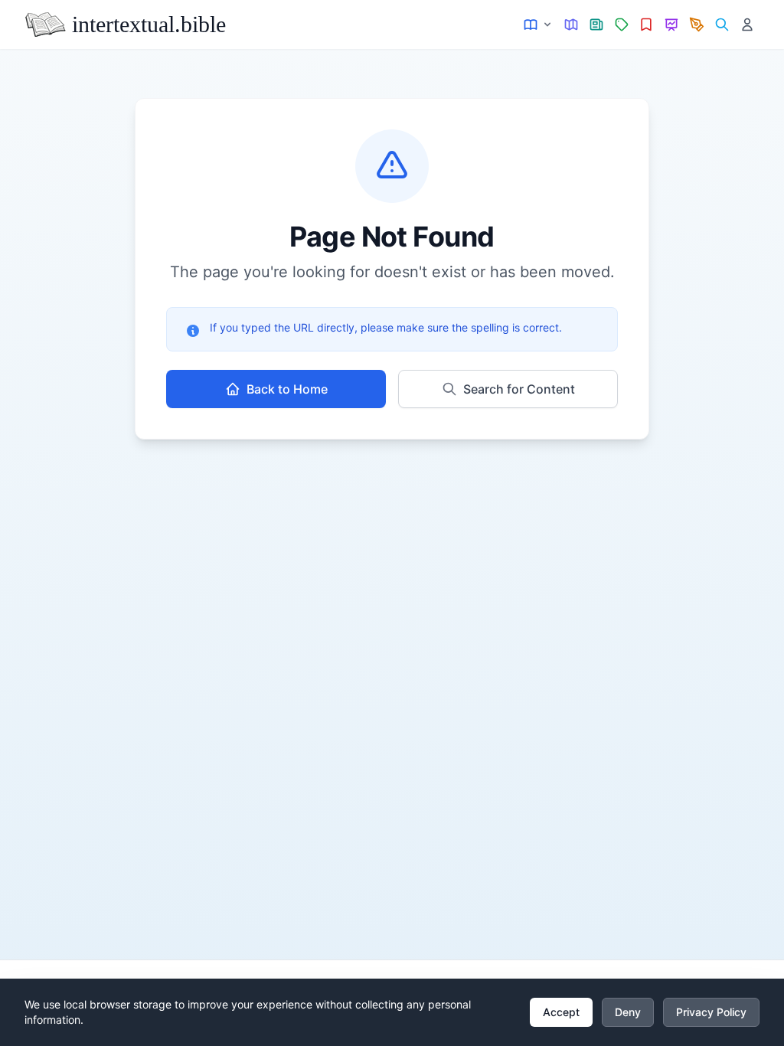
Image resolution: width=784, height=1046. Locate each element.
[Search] (721, 25)
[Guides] (571, 25)
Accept (561, 1011)
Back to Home (287, 389)
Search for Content (519, 389)
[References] (646, 25)
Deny (628, 1011)
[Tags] (621, 25)
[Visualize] (671, 25)
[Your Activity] (747, 25)
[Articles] (596, 25)
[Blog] (697, 25)
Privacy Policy (711, 1011)
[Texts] (538, 25)
